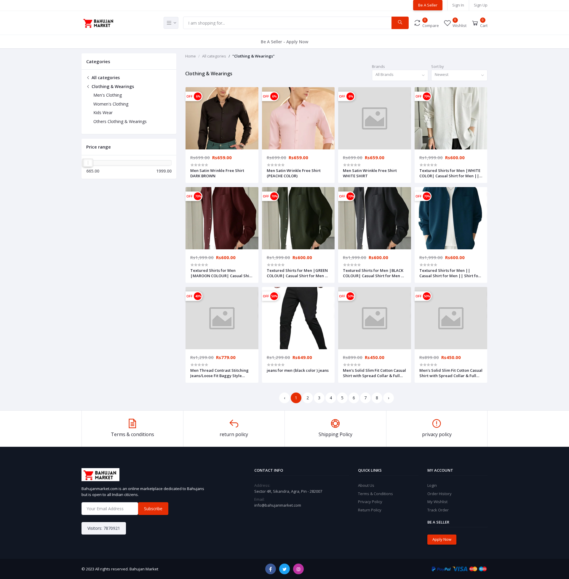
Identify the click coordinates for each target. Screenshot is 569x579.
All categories (105, 77)
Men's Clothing (107, 95)
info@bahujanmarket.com (277, 505)
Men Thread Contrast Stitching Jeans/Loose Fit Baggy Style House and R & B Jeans (219, 373)
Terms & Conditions (375, 493)
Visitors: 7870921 (103, 528)
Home (190, 56)
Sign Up (481, 5)
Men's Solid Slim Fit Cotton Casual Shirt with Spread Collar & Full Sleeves (374, 373)
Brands (378, 66)
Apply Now (441, 539)
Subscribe (153, 508)
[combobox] (400, 75)
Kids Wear (103, 112)
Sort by (437, 66)
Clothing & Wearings (112, 86)
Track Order (438, 510)
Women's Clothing (110, 104)
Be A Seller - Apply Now (284, 41)
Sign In (458, 5)
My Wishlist (437, 501)
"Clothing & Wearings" (253, 56)
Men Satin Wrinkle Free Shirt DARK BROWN (217, 173)
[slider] (88, 163)
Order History (439, 493)
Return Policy (369, 510)
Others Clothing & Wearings (120, 121)
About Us (366, 485)
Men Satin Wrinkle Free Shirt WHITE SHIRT (370, 173)
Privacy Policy (370, 501)
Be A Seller (427, 5)
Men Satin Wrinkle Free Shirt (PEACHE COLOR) (294, 173)
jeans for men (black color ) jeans (298, 370)
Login (432, 485)
